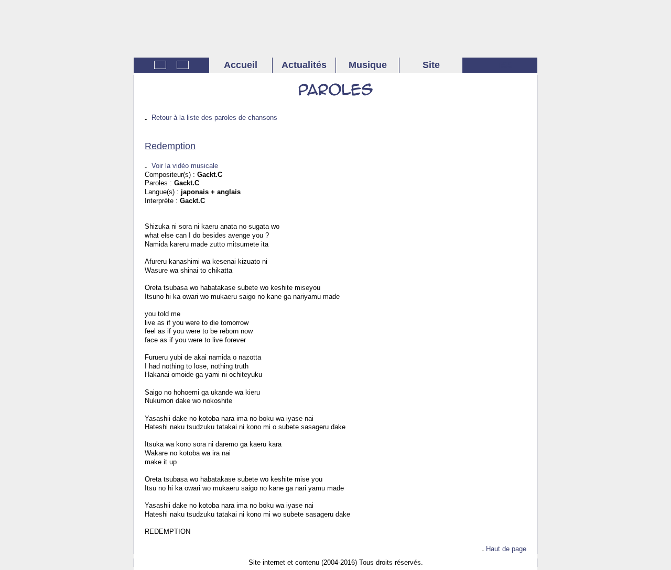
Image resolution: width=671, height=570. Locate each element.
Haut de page (506, 549)
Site (431, 65)
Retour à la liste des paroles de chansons (214, 117)
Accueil (240, 65)
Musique (368, 65)
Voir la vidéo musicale (184, 166)
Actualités (304, 65)
